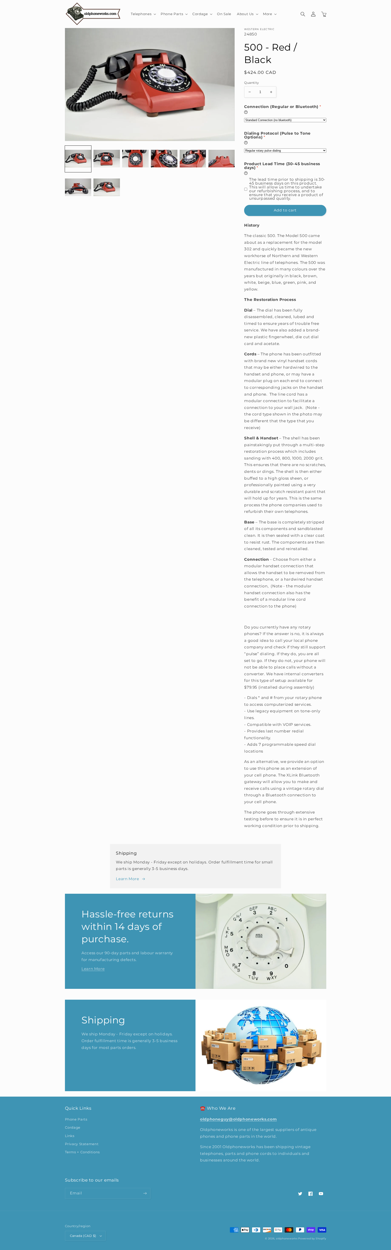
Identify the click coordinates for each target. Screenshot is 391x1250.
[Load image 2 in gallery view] (106, 159)
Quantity (251, 82)
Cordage (72, 1128)
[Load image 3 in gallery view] (135, 159)
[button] (143, 14)
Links (69, 1136)
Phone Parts (76, 1119)
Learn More (127, 879)
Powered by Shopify (312, 1238)
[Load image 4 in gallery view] (164, 159)
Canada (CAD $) (83, 1236)
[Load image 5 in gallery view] (193, 159)
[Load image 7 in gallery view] (78, 187)
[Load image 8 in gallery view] (106, 187)
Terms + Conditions (82, 1152)
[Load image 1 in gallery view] (78, 159)
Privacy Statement (82, 1144)
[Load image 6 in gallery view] (221, 159)
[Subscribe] (145, 1193)
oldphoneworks (287, 1238)
